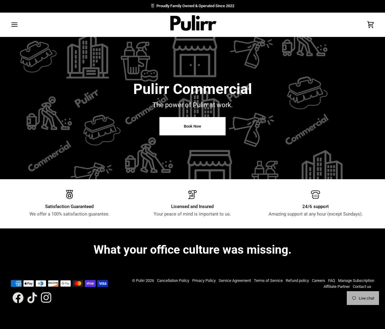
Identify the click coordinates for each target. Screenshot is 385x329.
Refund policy (297, 280)
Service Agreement (235, 280)
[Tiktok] (32, 297)
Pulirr (140, 280)
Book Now (192, 126)
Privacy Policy (204, 280)
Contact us (362, 286)
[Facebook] (18, 297)
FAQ (331, 280)
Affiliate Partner (337, 286)
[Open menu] (20, 25)
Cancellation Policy (173, 280)
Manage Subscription (356, 280)
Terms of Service (268, 280)
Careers (318, 280)
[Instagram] (46, 297)
